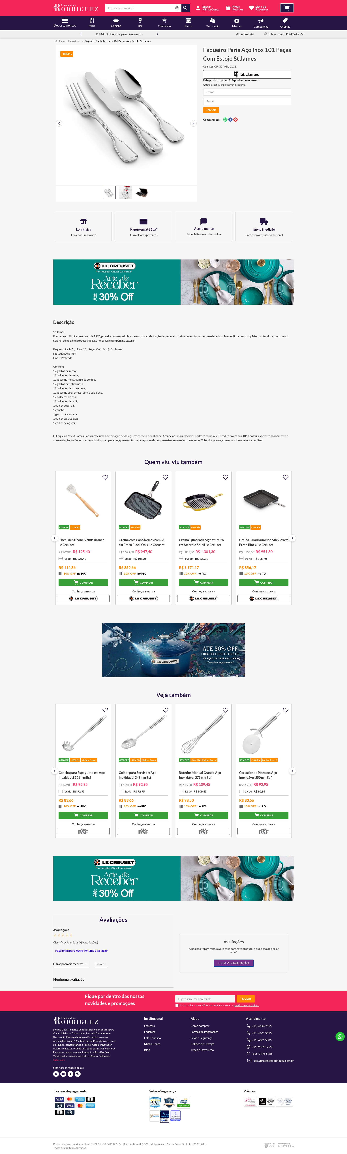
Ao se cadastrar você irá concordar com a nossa (206, 1005)
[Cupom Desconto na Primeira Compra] (173, 900)
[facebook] (230, 119)
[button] (177, 7)
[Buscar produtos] (185, 8)
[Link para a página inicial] (59, 41)
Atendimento (245, 34)
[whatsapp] (225, 119)
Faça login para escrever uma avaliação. (81, 950)
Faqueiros (73, 41)
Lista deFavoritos (262, 8)
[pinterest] (235, 119)
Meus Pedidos (237, 8)
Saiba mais (59, 1059)
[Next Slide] (157, 34)
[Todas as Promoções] (173, 676)
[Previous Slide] (81, 34)
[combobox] (147, 8)
